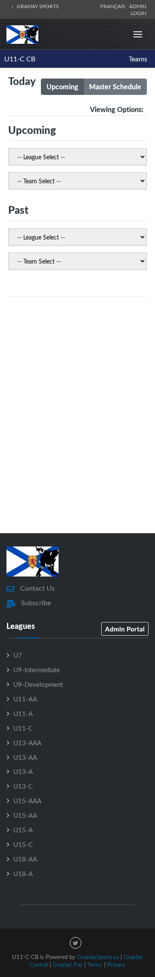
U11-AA (25, 699)
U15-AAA (27, 800)
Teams (138, 59)
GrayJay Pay (68, 964)
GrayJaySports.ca (98, 957)
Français (114, 6)
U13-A (23, 771)
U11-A (23, 713)
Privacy (116, 964)
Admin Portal (125, 629)
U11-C (23, 728)
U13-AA (25, 757)
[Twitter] (75, 943)
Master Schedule (115, 86)
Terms (94, 964)
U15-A (23, 829)
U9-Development (38, 684)
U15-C (23, 844)
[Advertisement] (77, 436)
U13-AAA (27, 742)
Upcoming (62, 86)
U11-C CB (19, 59)
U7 (17, 655)
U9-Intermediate (36, 669)
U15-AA (25, 815)
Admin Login (137, 9)
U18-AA (25, 859)
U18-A (23, 873)
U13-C (23, 786)
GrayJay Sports (37, 6)
